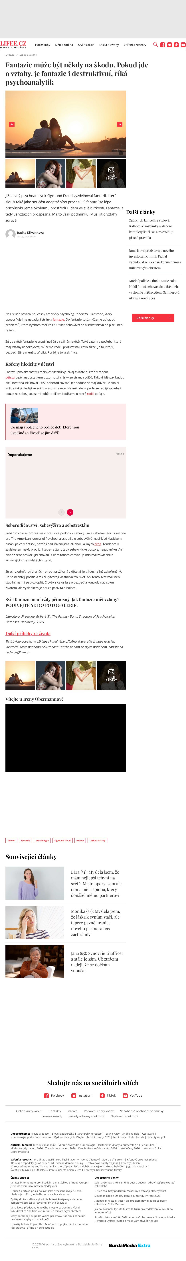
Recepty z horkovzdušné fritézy (103, 1170)
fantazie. (59, 319)
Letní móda (120, 1137)
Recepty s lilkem (131, 1163)
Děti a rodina (64, 45)
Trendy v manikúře (44, 1145)
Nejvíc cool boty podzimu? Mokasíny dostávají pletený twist (130, 1191)
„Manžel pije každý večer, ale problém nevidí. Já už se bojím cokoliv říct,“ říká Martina (130, 1202)
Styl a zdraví (86, 45)
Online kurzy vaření (29, 1111)
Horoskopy (42, 45)
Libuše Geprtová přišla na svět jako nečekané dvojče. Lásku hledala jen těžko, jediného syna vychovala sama (46, 1192)
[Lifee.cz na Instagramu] (169, 46)
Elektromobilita (20, 1151)
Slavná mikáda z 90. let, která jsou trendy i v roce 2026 (127, 1195)
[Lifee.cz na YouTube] (183, 46)
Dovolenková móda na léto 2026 (97, 1148)
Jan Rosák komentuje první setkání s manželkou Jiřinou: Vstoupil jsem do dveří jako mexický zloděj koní (49, 1184)
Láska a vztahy (109, 45)
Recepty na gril (156, 1137)
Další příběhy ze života (27, 633)
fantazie (25, 840)
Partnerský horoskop (89, 1133)
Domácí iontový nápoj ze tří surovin (102, 1159)
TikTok (111, 1095)
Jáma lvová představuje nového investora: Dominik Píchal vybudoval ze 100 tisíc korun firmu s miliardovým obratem (46, 1209)
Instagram (85, 1095)
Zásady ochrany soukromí (86, 1116)
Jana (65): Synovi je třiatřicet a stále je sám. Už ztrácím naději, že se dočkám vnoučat (97, 961)
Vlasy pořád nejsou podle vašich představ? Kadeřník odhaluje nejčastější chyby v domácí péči (48, 1217)
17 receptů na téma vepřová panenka (33, 1166)
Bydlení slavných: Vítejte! (69, 1137)
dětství (10, 377)
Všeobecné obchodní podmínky (141, 1111)
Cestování (148, 1133)
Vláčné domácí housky (69, 1163)
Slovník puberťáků (63, 1133)
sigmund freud (62, 840)
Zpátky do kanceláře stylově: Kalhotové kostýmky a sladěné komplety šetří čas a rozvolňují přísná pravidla (46, 1200)
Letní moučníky (151, 1148)
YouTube (135, 1095)
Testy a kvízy (112, 1133)
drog (97, 544)
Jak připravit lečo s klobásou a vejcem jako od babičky (91, 1166)
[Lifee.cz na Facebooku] (162, 46)
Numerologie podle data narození (31, 1137)
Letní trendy (136, 1137)
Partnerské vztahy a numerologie (118, 1145)
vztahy (80, 840)
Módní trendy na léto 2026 (27, 1148)
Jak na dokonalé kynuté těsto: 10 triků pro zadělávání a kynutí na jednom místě (133, 1210)
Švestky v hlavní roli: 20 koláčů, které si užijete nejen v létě (46, 1170)
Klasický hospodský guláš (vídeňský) (32, 1163)
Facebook (57, 1095)
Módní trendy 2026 (98, 1137)
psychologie (42, 840)
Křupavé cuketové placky (142, 1159)
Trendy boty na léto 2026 (60, 1148)
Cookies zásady (51, 1116)
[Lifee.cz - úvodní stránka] (13, 45)
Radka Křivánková (30, 233)
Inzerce (72, 1111)
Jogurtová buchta (136, 1166)
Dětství (11, 840)
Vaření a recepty (135, 45)
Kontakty (55, 1111)
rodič (90, 394)
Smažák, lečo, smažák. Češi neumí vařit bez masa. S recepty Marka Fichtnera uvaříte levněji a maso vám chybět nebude (134, 1219)
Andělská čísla (131, 1133)
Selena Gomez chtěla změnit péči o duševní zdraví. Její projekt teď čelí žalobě (134, 1184)
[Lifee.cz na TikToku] (176, 46)
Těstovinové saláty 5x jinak (102, 1163)
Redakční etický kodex (99, 1111)
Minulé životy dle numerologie (76, 1145)
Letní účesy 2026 (130, 1148)
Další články (145, 318)
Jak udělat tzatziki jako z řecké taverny (56, 1159)
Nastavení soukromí (124, 1116)
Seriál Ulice (147, 1145)
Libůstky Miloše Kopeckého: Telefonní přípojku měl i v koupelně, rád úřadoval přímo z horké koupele (49, 1225)
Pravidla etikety (40, 1133)
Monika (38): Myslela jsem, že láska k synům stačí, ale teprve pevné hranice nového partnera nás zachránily (95, 922)
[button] (156, 44)
